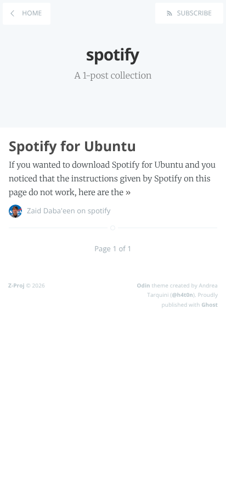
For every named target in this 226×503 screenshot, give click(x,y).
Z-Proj (16, 285)
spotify (99, 210)
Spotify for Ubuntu (72, 146)
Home (31, 13)
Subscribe (193, 13)
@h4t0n (182, 295)
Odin (143, 285)
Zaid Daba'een (51, 210)
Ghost (209, 304)
